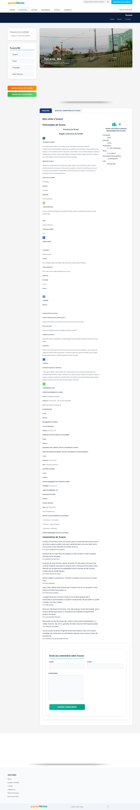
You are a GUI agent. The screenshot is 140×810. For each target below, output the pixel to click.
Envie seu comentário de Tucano (67, 111)
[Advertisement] (86, 86)
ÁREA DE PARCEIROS (125, 10)
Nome (51, 662)
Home (12, 10)
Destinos (23, 10)
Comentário (53, 673)
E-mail (89, 662)
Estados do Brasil (13, 782)
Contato (67, 10)
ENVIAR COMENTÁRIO (67, 707)
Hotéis (34, 10)
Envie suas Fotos (13, 796)
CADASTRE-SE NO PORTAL (122, 2)
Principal (46, 111)
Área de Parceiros (13, 793)
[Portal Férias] (16, 4)
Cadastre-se (11, 789)
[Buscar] (108, 2)
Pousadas (45, 10)
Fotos (57, 10)
